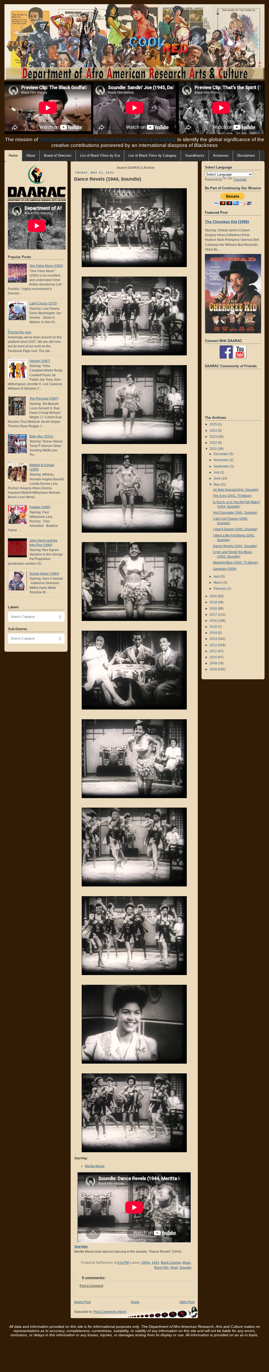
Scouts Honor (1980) (44, 573)
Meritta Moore (95, 1166)
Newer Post (82, 1302)
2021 (214, 449)
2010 (214, 657)
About (30, 155)
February (220, 588)
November (221, 460)
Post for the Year (19, 332)
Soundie (185, 1267)
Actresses (221, 155)
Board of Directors (57, 155)
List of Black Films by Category (152, 155)
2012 (214, 645)
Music (186, 1262)
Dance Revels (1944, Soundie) (107, 179)
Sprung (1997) (39, 361)
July (217, 472)
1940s (145, 1262)
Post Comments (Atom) (110, 1312)
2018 (214, 608)
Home (135, 1302)
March (218, 582)
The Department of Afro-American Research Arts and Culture (107, 139)
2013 (214, 639)
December (221, 454)
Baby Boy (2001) (41, 436)
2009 (214, 663)
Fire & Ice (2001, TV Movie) (232, 496)
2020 (214, 596)
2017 (214, 614)
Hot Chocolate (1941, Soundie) (235, 512)
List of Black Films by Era (100, 155)
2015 (214, 627)
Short (174, 1267)
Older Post (186, 1302)
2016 (214, 621)
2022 (214, 443)
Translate (240, 179)
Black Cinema (171, 1262)
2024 (214, 430)
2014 (214, 633)
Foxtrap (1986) (39, 507)
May (217, 484)
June (217, 478)
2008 (214, 669)
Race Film (161, 1267)
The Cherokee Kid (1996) (227, 222)
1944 (155, 1262)
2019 (214, 602)
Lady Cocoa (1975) (43, 303)
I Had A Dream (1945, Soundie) (235, 529)
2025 (214, 424)
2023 (214, 436)
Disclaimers (246, 155)
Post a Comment (91, 1286)
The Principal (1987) (44, 398)
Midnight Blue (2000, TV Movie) (235, 562)
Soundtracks (194, 155)
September (222, 466)
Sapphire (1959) (224, 569)
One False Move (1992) (46, 266)
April (217, 576)
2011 (214, 651)
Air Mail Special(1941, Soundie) (235, 490)
